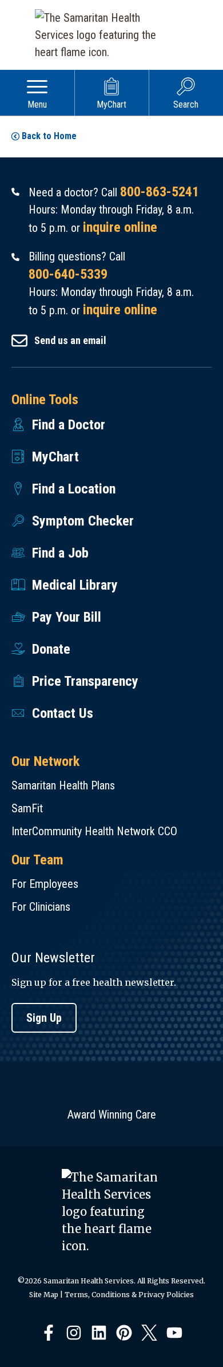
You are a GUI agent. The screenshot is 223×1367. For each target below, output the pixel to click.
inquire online (120, 227)
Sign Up (44, 1018)
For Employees (44, 884)
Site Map (43, 1294)
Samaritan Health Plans (63, 785)
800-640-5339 (68, 274)
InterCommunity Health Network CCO (94, 831)
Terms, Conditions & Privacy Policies (129, 1294)
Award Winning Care (111, 1114)
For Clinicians (40, 907)
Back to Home (49, 136)
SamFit (27, 808)
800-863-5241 (159, 192)
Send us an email (70, 340)
